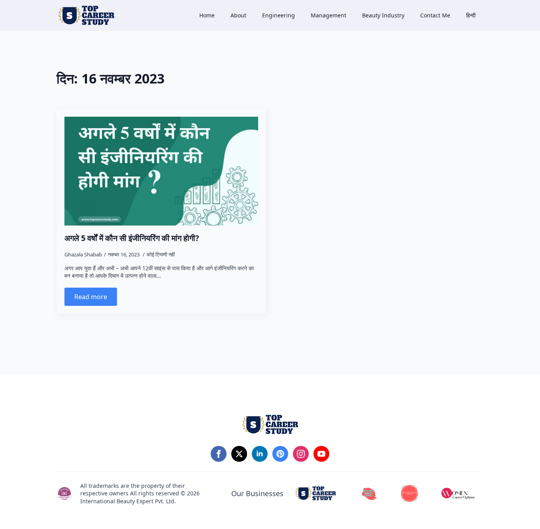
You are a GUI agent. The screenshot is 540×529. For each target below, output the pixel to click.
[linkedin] (260, 454)
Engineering (278, 15)
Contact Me (435, 15)
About (238, 15)
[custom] (280, 454)
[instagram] (301, 454)
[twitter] (239, 454)
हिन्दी (471, 15)
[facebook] (219, 454)
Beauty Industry (383, 15)
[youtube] (321, 454)
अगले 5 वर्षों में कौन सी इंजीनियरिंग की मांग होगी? (131, 238)
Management (328, 15)
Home (207, 15)
